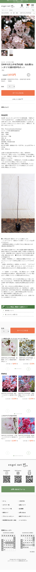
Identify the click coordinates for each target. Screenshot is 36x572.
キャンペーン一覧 (7, 508)
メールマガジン (23, 520)
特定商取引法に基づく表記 (9, 520)
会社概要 (21, 508)
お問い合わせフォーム (18, 489)
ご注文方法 (22, 501)
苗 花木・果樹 (14, 13)
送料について (5, 107)
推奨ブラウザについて (24, 516)
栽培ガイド (5, 512)
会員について (22, 505)
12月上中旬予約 (5, 13)
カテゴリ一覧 (6, 505)
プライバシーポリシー (8, 516)
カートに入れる (18, 93)
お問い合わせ (22, 512)
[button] (28, 369)
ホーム (4, 501)
